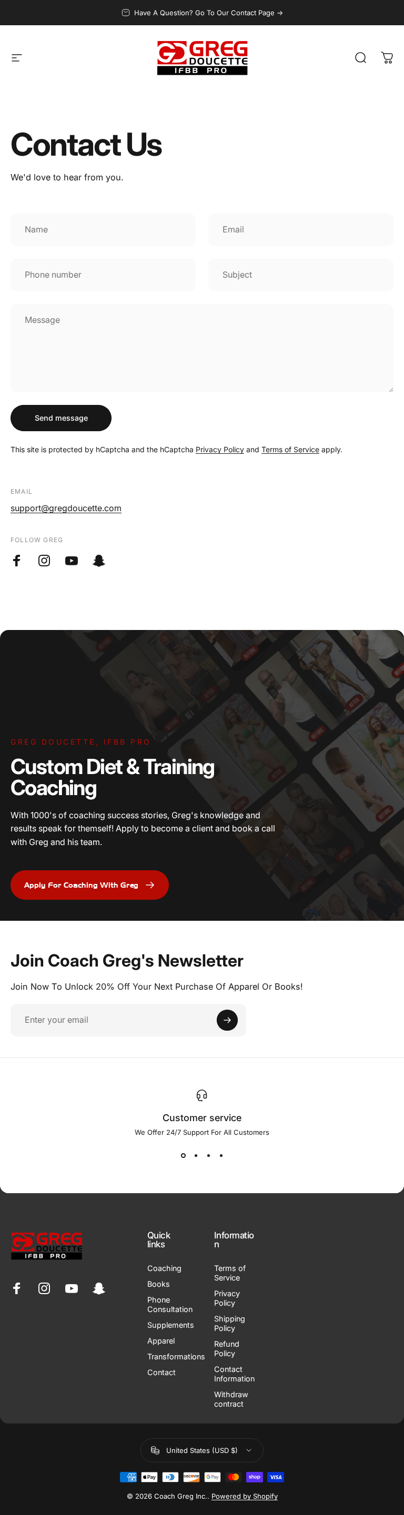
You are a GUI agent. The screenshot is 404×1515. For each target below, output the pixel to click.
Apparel (161, 1340)
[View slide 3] (208, 1155)
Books (158, 1283)
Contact (161, 1372)
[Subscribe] (227, 1020)
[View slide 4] (221, 1155)
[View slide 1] (183, 1155)
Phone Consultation (170, 1304)
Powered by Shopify (244, 1496)
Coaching (164, 1268)
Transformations (176, 1356)
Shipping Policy (229, 1323)
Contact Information (234, 1374)
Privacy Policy (220, 449)
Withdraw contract (231, 1399)
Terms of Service (290, 449)
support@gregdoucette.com (66, 508)
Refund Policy (226, 1348)
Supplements (170, 1324)
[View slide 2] (195, 1155)
